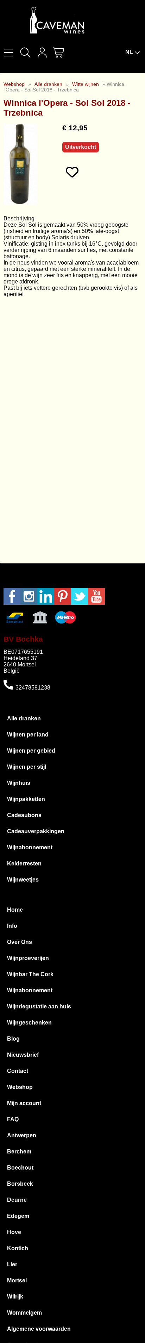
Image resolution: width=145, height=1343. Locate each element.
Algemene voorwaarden (39, 1329)
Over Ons (19, 942)
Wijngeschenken (29, 1023)
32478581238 (32, 688)
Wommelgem (24, 1313)
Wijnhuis (18, 783)
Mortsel (17, 1280)
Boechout (20, 1168)
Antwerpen (21, 1135)
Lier (12, 1264)
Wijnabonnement (29, 847)
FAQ (13, 1119)
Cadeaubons (24, 815)
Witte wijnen (85, 84)
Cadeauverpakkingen (35, 831)
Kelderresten (24, 863)
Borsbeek (20, 1184)
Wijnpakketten (26, 799)
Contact (17, 1071)
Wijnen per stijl (26, 767)
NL (129, 52)
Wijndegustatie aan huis (39, 1006)
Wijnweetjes (23, 880)
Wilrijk (15, 1297)
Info (12, 926)
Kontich (17, 1248)
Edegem (18, 1216)
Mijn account (24, 1103)
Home (15, 910)
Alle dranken (48, 84)
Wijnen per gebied (31, 751)
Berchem (19, 1151)
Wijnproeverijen (28, 958)
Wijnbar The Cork (30, 974)
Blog (13, 1039)
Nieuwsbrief (23, 1055)
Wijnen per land (28, 735)
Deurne (17, 1200)
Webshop (14, 84)
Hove (14, 1232)
